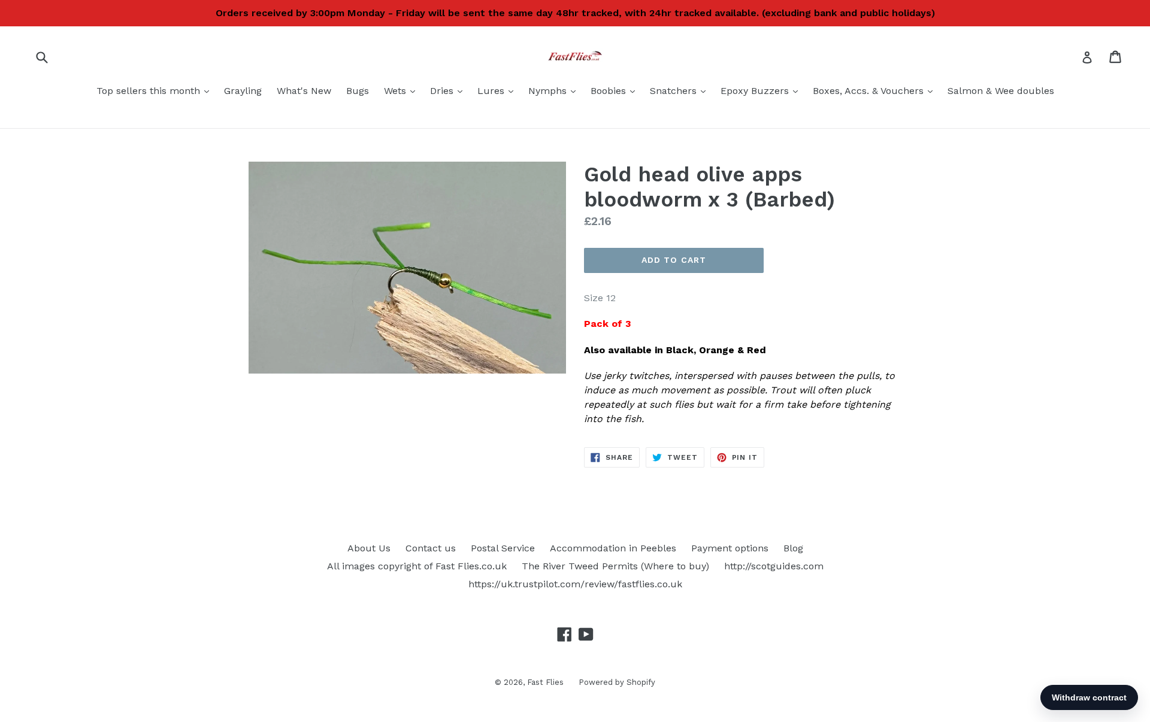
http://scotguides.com (774, 566)
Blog (793, 548)
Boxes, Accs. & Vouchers (876, 90)
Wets (402, 90)
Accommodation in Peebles (613, 548)
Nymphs (555, 90)
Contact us (430, 548)
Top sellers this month (155, 90)
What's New (304, 90)
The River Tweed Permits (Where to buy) (615, 566)
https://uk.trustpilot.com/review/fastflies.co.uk (575, 584)
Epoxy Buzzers (762, 90)
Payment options (729, 548)
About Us (369, 548)
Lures (498, 90)
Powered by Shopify (617, 682)
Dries (449, 90)
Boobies (616, 90)
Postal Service (503, 548)
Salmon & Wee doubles (1001, 90)
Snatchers (681, 90)
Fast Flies (545, 682)
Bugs (357, 90)
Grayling (243, 90)
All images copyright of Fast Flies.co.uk (417, 566)
